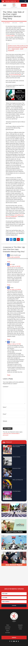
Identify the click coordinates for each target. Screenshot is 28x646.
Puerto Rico (7, 628)
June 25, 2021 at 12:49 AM (14, 289)
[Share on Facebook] (7, 240)
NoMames (20, 626)
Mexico (7, 630)
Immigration (20, 625)
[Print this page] (21, 240)
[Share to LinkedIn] (14, 240)
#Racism (23, 45)
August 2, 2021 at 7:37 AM (14, 344)
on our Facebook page (15, 74)
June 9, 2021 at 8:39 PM (13, 257)
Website (5, 421)
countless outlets (10, 35)
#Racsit (19, 45)
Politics (7, 625)
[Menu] (5, 5)
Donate (23, 5)
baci (11, 264)
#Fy (9, 49)
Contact (20, 628)
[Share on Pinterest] (18, 240)
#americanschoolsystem (14, 47)
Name (5, 407)
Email (5, 414)
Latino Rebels (7, 22)
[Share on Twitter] (11, 240)
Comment (6, 386)
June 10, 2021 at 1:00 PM (13, 266)
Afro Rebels (7, 632)
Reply (8, 261)
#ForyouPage (24, 47)
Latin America (7, 626)
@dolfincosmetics (12, 45)
